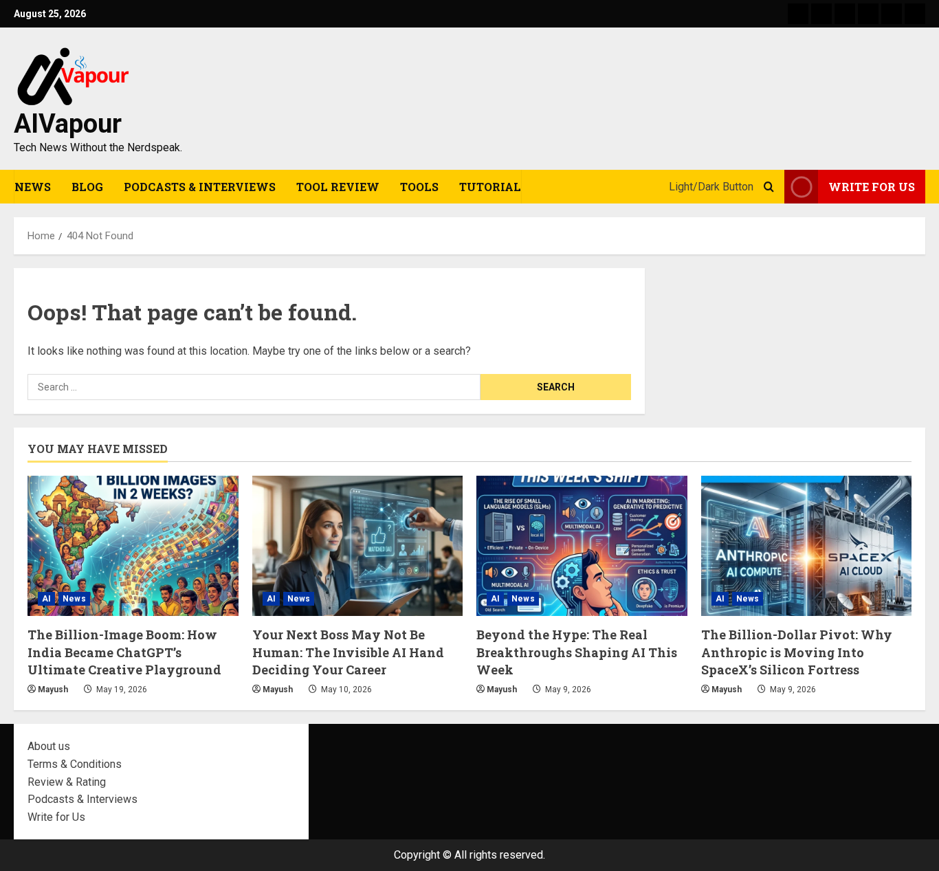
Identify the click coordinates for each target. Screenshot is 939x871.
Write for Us (56, 817)
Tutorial (490, 186)
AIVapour (68, 124)
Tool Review (337, 186)
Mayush (53, 689)
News (32, 186)
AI (46, 599)
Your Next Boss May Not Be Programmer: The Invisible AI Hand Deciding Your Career (348, 651)
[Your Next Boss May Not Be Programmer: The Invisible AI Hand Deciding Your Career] (357, 546)
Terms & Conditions (74, 764)
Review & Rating (66, 782)
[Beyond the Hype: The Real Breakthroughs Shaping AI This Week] (581, 546)
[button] (769, 187)
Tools (419, 186)
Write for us (871, 186)
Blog (87, 186)
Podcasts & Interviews (200, 186)
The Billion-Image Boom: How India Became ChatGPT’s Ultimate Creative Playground (124, 651)
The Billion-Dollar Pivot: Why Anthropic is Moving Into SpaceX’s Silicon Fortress (796, 651)
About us (48, 746)
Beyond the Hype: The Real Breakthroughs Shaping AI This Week (576, 651)
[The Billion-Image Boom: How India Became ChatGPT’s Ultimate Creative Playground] (133, 546)
